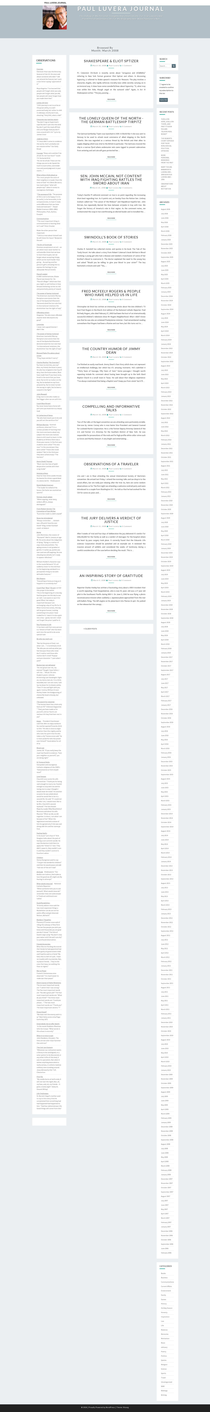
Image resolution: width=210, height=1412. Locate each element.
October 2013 (166, 874)
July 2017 (164, 679)
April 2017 (164, 692)
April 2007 (164, 1214)
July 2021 (164, 470)
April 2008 (164, 1161)
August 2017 (165, 674)
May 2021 (164, 479)
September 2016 (167, 722)
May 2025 (164, 274)
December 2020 (166, 500)
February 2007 (166, 1222)
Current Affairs (166, 1286)
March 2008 (165, 1166)
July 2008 (164, 1148)
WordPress (110, 1407)
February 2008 (166, 1170)
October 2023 (166, 357)
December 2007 (166, 1179)
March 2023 (165, 387)
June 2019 (164, 579)
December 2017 (166, 657)
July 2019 (164, 574)
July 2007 (164, 1201)
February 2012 (166, 961)
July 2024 (164, 318)
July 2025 (164, 266)
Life (162, 1325)
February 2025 (166, 287)
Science (164, 1369)
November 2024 (167, 300)
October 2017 (166, 666)
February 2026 (166, 235)
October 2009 (166, 1083)
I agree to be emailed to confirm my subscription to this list (166, 88)
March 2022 (165, 435)
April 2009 (164, 1109)
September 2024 (167, 309)
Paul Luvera (114, 65)
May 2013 (164, 896)
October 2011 (166, 979)
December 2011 (166, 970)
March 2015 (165, 800)
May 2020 (164, 531)
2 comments (127, 188)
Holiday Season (166, 1308)
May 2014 (164, 844)
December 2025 (166, 244)
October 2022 (166, 409)
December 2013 (166, 866)
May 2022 (164, 431)
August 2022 (165, 418)
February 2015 (166, 805)
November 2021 (167, 453)
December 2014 (166, 814)
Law (162, 1321)
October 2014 (166, 822)
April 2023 (164, 383)
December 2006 (166, 1231)
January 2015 (166, 809)
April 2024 (164, 331)
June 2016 (164, 735)
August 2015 (165, 779)
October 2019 (166, 561)
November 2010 (167, 1027)
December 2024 (166, 296)
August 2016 (165, 727)
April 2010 (164, 1057)
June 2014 (164, 840)
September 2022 (167, 414)
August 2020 (165, 518)
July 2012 (164, 940)
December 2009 (166, 1074)
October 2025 (166, 253)
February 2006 (166, 1253)
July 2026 (164, 213)
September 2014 (167, 827)
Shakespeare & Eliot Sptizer (111, 61)
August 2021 (165, 466)
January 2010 (166, 1070)
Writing (164, 1395)
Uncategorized (166, 1382)
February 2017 (166, 701)
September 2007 (167, 1192)
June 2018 (164, 631)
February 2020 (166, 544)
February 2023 (166, 392)
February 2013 (166, 909)
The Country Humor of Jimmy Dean (111, 350)
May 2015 (164, 792)
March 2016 (165, 748)
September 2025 (167, 257)
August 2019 (165, 570)
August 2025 (165, 261)
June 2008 (164, 1153)
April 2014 (164, 848)
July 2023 (164, 370)
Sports (163, 1373)
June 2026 (164, 218)
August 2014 (165, 831)
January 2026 (166, 240)
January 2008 (166, 1174)
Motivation (165, 1338)
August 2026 (165, 209)
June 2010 (164, 1048)
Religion (164, 1364)
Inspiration (165, 1317)
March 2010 (165, 1061)
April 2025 (164, 279)
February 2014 (166, 857)
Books (163, 1273)
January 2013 (166, 914)
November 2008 (167, 1131)
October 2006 (166, 1240)
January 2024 (166, 344)
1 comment (127, 65)
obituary (164, 1347)
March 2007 (165, 1218)
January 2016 (166, 757)
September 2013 (167, 879)
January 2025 (166, 292)
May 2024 (164, 327)
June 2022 (164, 427)
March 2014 (165, 853)
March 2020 (165, 540)
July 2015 (164, 783)
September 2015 (167, 774)
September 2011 (167, 983)
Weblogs (164, 1391)
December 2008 (166, 1127)
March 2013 (165, 905)
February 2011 (166, 1014)
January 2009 (166, 1122)
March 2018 (165, 644)
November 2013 (167, 870)
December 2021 (166, 448)
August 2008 (165, 1144)
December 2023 (166, 348)
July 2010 (164, 1044)
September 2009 (167, 1087)
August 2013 (165, 883)
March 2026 (165, 231)
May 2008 (164, 1157)
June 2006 (164, 1248)
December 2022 (166, 401)
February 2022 (166, 440)
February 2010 (166, 1066)
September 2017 (167, 670)
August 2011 (165, 987)
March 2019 (165, 592)
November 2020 (167, 505)
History (164, 1304)
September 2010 (167, 1035)
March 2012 (165, 957)
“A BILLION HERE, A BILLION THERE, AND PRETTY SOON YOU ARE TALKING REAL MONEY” (167, 126)
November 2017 (167, 661)
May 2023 (164, 379)
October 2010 (166, 1031)
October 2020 (166, 509)
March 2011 (165, 1009)
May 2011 (164, 1000)
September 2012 (167, 931)
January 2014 (166, 861)
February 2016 (166, 753)
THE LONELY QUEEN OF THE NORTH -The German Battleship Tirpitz (111, 120)
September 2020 (167, 513)
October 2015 (166, 770)
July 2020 (164, 522)
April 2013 (164, 901)
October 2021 (166, 457)
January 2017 (166, 705)
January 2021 (166, 496)
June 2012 (164, 944)
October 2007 (166, 1187)
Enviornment (166, 1291)
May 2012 (164, 948)
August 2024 (165, 314)
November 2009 (167, 1079)
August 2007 (165, 1196)
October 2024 (166, 305)
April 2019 (164, 587)
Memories (164, 1334)
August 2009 (165, 1092)
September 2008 (167, 1140)
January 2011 (166, 1018)
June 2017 (164, 683)
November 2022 (167, 405)
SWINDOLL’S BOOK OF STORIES (111, 237)
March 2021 (165, 487)
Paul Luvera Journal (55, 2)
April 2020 (164, 535)
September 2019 (167, 566)
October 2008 (166, 1135)
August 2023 (165, 366)
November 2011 (167, 974)
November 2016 (167, 713)
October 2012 (166, 927)
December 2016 (166, 709)
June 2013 (164, 892)
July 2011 (164, 992)
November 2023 (167, 353)
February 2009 (166, 1118)
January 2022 (166, 444)
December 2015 (166, 761)
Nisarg (126, 1407)
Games (163, 1299)
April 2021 (164, 483)
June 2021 (164, 474)
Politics (164, 1356)
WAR (162, 1386)
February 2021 (166, 492)
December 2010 (166, 1022)
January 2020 (166, 548)
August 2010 (165, 1040)
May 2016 (164, 740)
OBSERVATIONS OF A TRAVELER (111, 464)
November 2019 (167, 557)
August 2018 (165, 622)
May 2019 (164, 583)
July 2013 (164, 887)
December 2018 (166, 605)
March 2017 (165, 696)
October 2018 (166, 614)
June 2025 (164, 270)
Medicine (164, 1330)
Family (163, 1295)
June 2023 (164, 374)
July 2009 (164, 1096)
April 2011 (164, 1005)
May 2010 (164, 1053)
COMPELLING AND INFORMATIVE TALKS (111, 408)
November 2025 (167, 248)
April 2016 (164, 744)
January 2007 (166, 1227)
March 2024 (165, 335)
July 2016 (164, 731)
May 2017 (164, 687)
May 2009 (164, 1105)
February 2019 (166, 596)
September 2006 (167, 1244)
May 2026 (164, 222)
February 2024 (166, 340)
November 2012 (167, 922)
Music (163, 1343)
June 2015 (164, 787)
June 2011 (164, 996)
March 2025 (165, 283)
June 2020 (164, 527)
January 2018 (166, 653)
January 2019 (166, 600)
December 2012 (166, 918)
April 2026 (164, 227)
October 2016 (166, 718)
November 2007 (167, 1183)
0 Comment (127, 126)
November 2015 (167, 766)
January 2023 (166, 396)
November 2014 (167, 818)
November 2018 (167, 609)
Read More (112, 99)
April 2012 (164, 953)
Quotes (163, 1360)
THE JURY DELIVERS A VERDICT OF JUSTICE (111, 520)
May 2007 (164, 1209)
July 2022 (164, 422)
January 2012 (166, 966)
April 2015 (164, 796)
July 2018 (164, 627)
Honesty (164, 1312)
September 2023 (167, 361)
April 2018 (164, 640)
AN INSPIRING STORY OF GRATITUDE (111, 576)
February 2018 (166, 648)
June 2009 (164, 1100)
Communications (167, 1282)
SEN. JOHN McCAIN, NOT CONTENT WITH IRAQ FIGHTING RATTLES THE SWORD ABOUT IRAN (111, 179)
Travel (163, 1378)
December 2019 (166, 553)
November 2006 (167, 1235)
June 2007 (164, 1205)
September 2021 (167, 461)
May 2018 (164, 635)
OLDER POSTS (91, 628)
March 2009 (165, 1114)
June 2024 (164, 322)
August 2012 (165, 935)
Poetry (163, 1351)
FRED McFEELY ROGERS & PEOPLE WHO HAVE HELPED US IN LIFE (111, 293)
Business (164, 1277)
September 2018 (167, 618)
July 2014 (164, 835)
